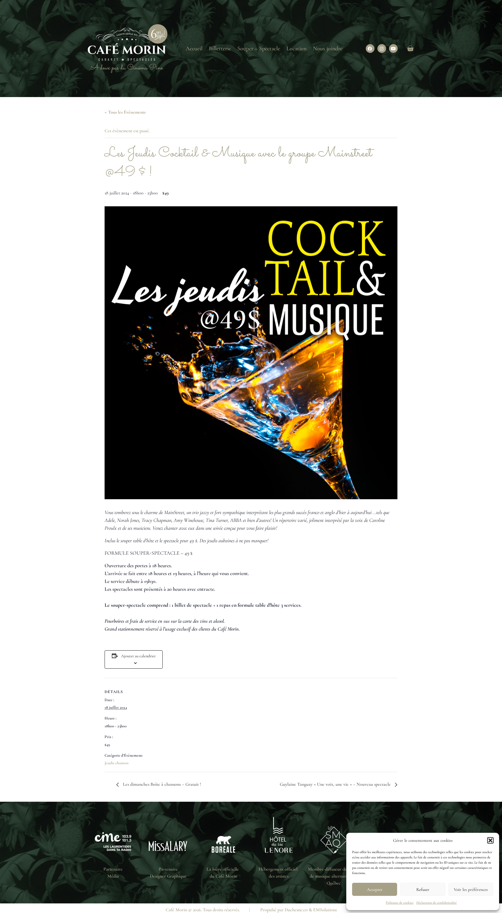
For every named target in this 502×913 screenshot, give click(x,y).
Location (296, 48)
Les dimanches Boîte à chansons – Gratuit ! (161, 784)
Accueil (194, 48)
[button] (490, 840)
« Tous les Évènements (125, 112)
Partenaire (113, 869)
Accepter (375, 889)
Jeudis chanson (116, 762)
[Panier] (410, 48)
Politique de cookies (399, 903)
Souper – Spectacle (258, 48)
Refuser (422, 889)
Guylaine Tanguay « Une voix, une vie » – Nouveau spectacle (336, 784)
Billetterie (220, 48)
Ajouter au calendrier (138, 656)
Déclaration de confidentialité (436, 903)
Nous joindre (328, 48)
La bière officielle (223, 869)
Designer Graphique (168, 876)
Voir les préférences (471, 889)
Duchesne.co (296, 910)
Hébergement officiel (279, 869)
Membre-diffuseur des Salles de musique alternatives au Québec (334, 876)
